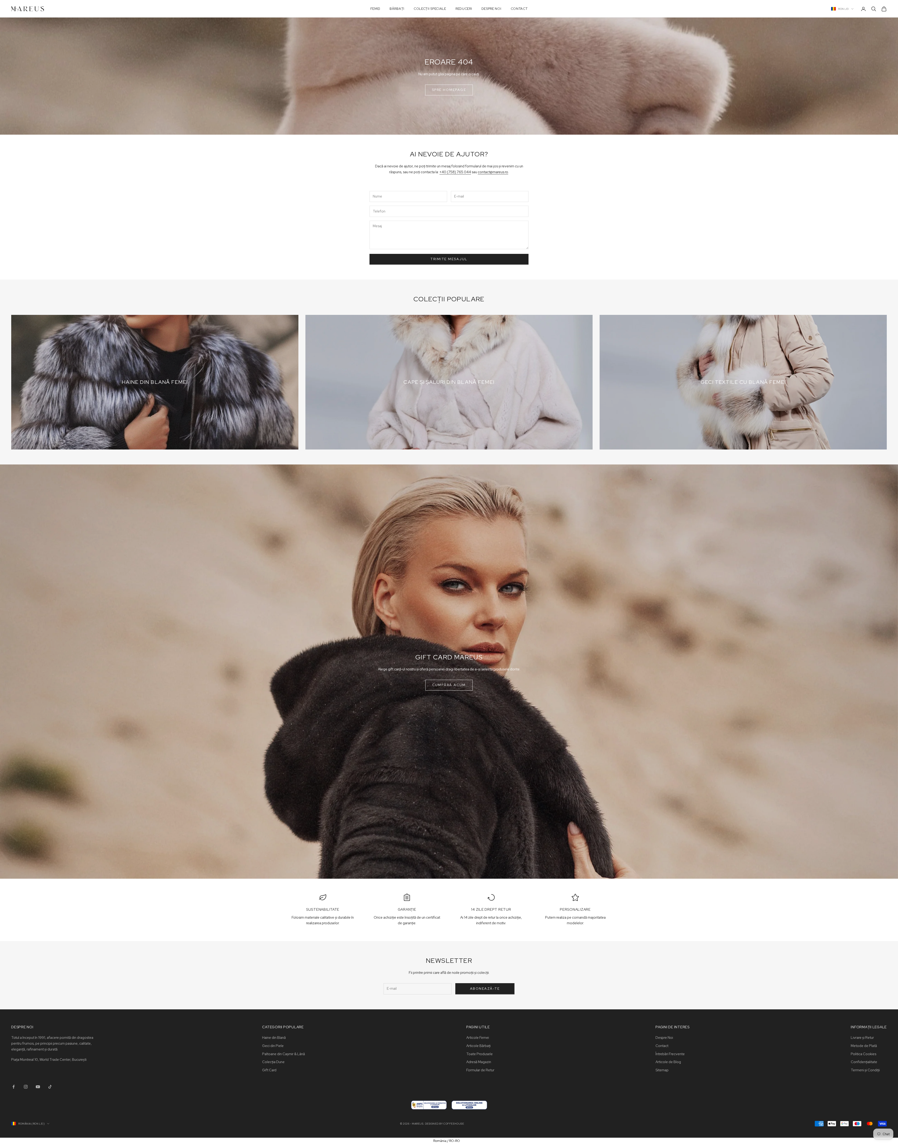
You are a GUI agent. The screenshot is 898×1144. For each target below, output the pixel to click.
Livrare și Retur (862, 1037)
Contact (519, 9)
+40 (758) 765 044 (455, 172)
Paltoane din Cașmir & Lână (283, 1054)
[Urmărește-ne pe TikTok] (50, 1086)
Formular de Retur (480, 1070)
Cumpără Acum (449, 685)
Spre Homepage (449, 90)
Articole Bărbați (478, 1045)
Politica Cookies (863, 1054)
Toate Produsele (479, 1054)
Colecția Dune (273, 1062)
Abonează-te (485, 988)
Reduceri (464, 9)
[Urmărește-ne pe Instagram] (25, 1086)
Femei (375, 9)
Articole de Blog (668, 1062)
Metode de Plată (864, 1045)
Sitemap (662, 1070)
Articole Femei (477, 1037)
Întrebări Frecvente (670, 1054)
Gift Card (269, 1070)
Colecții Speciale (430, 9)
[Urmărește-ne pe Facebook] (13, 1086)
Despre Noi (491, 9)
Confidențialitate (864, 1062)
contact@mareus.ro (493, 172)
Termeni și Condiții (865, 1070)
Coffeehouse (453, 1123)
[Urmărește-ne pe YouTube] (38, 1086)
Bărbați (397, 9)
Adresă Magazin (478, 1062)
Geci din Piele (273, 1045)
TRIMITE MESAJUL (449, 259)
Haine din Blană (274, 1037)
